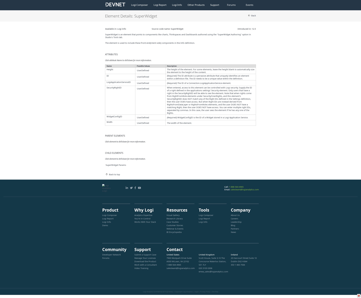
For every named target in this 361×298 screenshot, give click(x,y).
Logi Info (177, 4)
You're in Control (142, 218)
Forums (231, 4)
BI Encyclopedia (174, 232)
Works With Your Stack (145, 222)
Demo (105, 225)
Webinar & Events (175, 228)
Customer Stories (175, 225)
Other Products (196, 4)
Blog (233, 225)
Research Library (175, 218)
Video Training (141, 268)
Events (249, 4)
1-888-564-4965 (236, 187)
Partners (235, 228)
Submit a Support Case (145, 254)
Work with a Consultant (145, 264)
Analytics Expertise (143, 215)
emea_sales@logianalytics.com (213, 271)
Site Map (215, 292)
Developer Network (111, 254)
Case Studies (173, 222)
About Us (235, 215)
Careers (234, 218)
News (233, 232)
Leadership (236, 222)
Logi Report (160, 4)
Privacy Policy (205, 292)
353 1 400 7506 (238, 264)
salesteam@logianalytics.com (245, 189)
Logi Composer (139, 4)
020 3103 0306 (205, 268)
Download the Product (145, 261)
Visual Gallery (173, 215)
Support (214, 4)
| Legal (195, 292)
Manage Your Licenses (145, 258)
